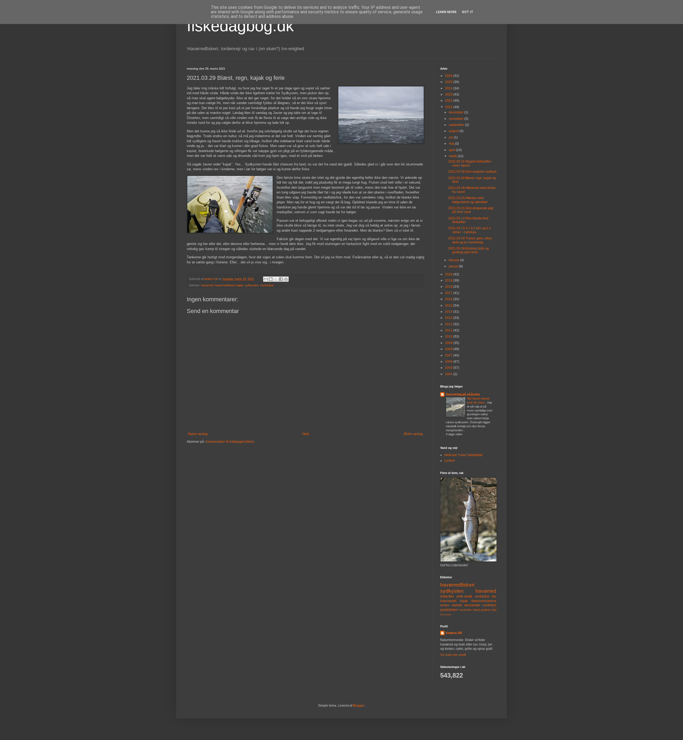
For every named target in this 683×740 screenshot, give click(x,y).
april (452, 150)
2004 (449, 374)
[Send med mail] (265, 279)
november (456, 119)
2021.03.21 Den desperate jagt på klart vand (470, 210)
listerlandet (448, 601)
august (454, 131)
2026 (449, 76)
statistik (456, 605)
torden (445, 605)
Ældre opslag (413, 434)
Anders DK (454, 633)
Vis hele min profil (453, 655)
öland (476, 609)
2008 (449, 349)
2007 (449, 355)
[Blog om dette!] (270, 279)
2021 (449, 107)
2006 (449, 361)
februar (454, 260)
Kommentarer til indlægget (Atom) (229, 442)
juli (451, 137)
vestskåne (266, 285)
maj (452, 143)
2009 (449, 343)
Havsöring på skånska (463, 394)
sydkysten (251, 285)
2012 (449, 324)
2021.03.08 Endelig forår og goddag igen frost (468, 250)
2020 (449, 274)
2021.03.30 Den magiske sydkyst (472, 171)
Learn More (446, 12)
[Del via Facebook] (281, 279)
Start (305, 434)
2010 (449, 336)
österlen (447, 596)
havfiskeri (489, 605)
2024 (449, 88)
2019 (449, 280)
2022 (449, 100)
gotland (485, 609)
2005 (449, 368)
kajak (239, 285)
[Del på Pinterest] (286, 279)
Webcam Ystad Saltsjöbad (463, 455)
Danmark (445, 614)
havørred (207, 285)
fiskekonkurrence (483, 601)
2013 (449, 318)
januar (454, 266)
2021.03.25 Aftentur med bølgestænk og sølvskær (468, 200)
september (457, 125)
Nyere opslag (198, 434)
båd (493, 609)
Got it (467, 12)
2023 (449, 94)
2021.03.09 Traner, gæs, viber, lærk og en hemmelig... (470, 240)
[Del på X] (276, 279)
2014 (449, 312)
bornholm (465, 609)
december (456, 112)
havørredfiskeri (225, 285)
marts (453, 156)
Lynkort (449, 460)
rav (494, 596)
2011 (449, 330)
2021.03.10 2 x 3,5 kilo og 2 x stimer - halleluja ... (469, 230)
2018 (449, 286)
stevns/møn (472, 605)
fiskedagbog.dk (240, 26)
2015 (449, 305)
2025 (449, 82)
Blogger (358, 705)
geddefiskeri (449, 610)
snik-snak (464, 596)
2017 (449, 293)
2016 (449, 299)
